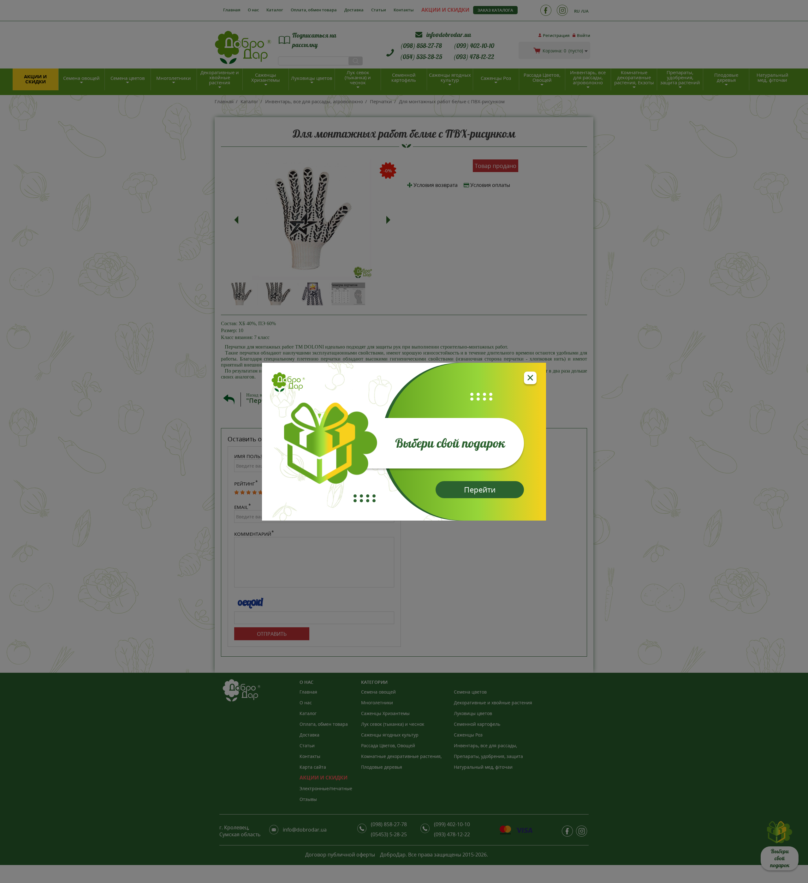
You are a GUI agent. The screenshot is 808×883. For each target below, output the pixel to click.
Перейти (480, 489)
